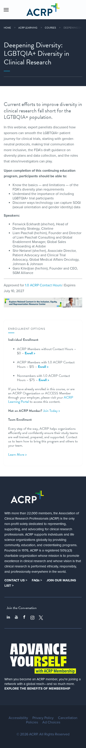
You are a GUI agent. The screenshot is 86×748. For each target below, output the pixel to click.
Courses (50, 28)
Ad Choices (51, 722)
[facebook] (24, 617)
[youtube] (16, 617)
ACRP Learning (27, 28)
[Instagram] (32, 617)
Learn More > (17, 454)
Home (7, 28)
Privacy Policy (43, 718)
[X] (41, 617)
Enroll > (43, 366)
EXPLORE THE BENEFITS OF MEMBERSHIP (37, 688)
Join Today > (51, 410)
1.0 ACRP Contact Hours (43, 285)
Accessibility (18, 718)
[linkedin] (8, 617)
